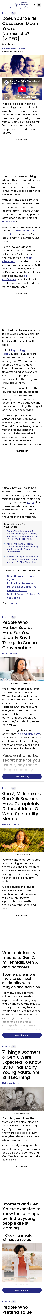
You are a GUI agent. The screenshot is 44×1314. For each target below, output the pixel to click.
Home (4, 13)
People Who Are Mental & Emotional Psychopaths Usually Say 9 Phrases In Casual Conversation (22, 548)
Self (13, 13)
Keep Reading (22, 776)
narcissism (9, 221)
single (30, 502)
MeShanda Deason (11, 824)
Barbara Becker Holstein (14, 49)
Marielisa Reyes (9, 653)
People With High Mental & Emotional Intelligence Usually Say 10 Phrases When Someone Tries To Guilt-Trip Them (22, 535)
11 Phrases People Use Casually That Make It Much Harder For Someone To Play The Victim (22, 559)
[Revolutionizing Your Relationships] (22, 4)
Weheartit (17, 603)
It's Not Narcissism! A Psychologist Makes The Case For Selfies (22, 587)
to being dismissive (28, 734)
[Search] (33, 5)
